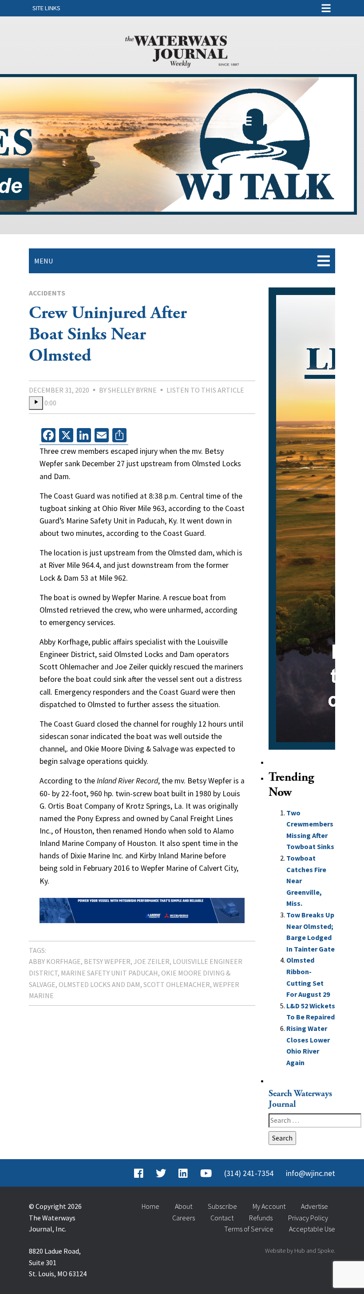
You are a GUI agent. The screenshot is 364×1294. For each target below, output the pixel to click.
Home (150, 1206)
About (183, 1206)
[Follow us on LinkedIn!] (183, 1173)
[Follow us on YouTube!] (206, 1173)
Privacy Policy (308, 1217)
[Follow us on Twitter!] (161, 1173)
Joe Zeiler (152, 961)
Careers (183, 1217)
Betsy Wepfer (107, 961)
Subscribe (222, 1206)
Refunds (261, 1217)
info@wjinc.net (310, 1173)
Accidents (47, 292)
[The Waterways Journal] (182, 49)
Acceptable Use (312, 1228)
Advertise (314, 1206)
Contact (221, 1217)
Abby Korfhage (55, 961)
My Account (269, 1206)
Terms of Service (248, 1228)
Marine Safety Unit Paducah (109, 972)
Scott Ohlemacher (176, 984)
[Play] (36, 403)
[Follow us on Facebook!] (138, 1173)
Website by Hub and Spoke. (300, 1251)
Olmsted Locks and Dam (99, 984)
